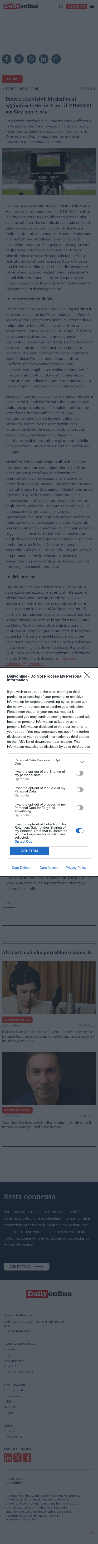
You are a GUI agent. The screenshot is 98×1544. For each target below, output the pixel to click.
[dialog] (49, 772)
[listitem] (49, 761)
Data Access (49, 868)
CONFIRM (29, 851)
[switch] (79, 773)
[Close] (88, 676)
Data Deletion (22, 868)
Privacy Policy (76, 868)
